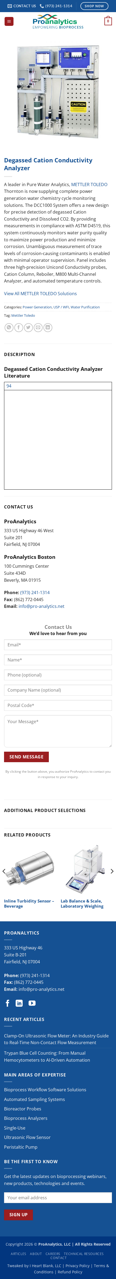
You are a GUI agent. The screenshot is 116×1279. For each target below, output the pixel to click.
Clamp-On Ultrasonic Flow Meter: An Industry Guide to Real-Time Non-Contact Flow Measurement (56, 1039)
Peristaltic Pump (20, 1147)
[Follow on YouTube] (32, 1004)
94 (8, 386)
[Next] (111, 882)
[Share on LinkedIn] (47, 327)
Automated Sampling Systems (34, 1099)
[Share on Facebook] (18, 327)
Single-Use (14, 1128)
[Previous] (4, 882)
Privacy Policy (78, 1265)
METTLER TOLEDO (89, 184)
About (36, 1254)
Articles (18, 1254)
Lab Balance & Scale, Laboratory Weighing (82, 903)
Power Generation (37, 307)
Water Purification (85, 307)
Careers (53, 1254)
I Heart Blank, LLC (45, 1265)
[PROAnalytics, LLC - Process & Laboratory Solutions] (58, 21)
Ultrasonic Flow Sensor (27, 1137)
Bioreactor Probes (22, 1109)
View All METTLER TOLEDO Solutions (40, 294)
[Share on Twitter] (28, 327)
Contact (58, 1258)
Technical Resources (84, 1254)
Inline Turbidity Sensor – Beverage (29, 903)
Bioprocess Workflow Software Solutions (45, 1090)
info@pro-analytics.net (41, 606)
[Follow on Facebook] (7, 1004)
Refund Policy (70, 1271)
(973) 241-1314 (35, 592)
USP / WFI (61, 307)
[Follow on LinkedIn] (19, 1004)
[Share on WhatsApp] (9, 327)
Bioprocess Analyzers (25, 1118)
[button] (9, 21)
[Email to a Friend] (38, 327)
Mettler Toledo (23, 315)
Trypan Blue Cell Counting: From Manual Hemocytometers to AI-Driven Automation (47, 1056)
